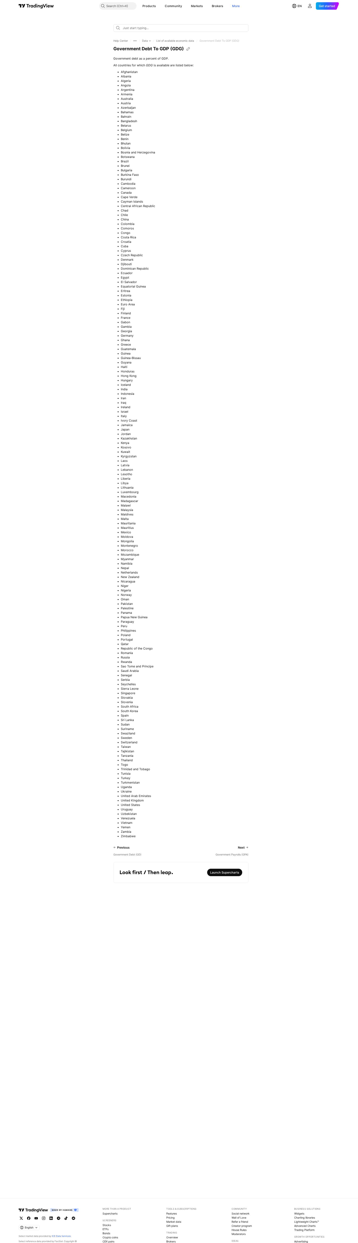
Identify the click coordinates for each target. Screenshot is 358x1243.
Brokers (217, 6)
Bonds (106, 1233)
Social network (240, 1213)
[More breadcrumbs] (135, 40)
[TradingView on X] (21, 1218)
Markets (197, 6)
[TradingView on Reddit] (73, 1218)
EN (300, 6)
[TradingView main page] (36, 6)
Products (149, 6)
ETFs (106, 1229)
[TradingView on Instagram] (43, 1218)
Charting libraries (304, 1217)
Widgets (299, 1213)
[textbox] (182, 28)
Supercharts (110, 1213)
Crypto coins (110, 1237)
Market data (173, 1221)
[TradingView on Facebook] (28, 1218)
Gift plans (172, 1225)
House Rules (239, 1229)
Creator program (242, 1225)
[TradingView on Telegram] (58, 1218)
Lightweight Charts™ (306, 1221)
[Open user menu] (310, 6)
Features (171, 1213)
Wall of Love (239, 1217)
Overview (172, 1237)
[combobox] (180, 28)
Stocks (107, 1225)
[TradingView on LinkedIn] (51, 1218)
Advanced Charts (304, 1225)
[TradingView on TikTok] (66, 1218)
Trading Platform (304, 1229)
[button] (158, 6)
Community (173, 6)
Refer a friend (240, 1221)
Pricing (170, 1217)
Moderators (239, 1234)
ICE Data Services (61, 1236)
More (236, 6)
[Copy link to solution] (188, 49)
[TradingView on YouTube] (36, 1218)
